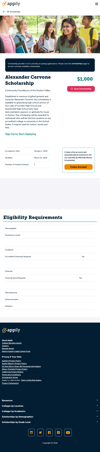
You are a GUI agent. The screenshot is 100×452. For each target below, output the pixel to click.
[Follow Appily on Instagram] (31, 432)
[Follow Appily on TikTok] (58, 432)
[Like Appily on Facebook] (49, 432)
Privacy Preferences (10, 383)
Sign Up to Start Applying (20, 134)
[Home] (11, 3)
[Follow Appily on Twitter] (40, 432)
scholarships (77, 64)
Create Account (78, 167)
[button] (72, 89)
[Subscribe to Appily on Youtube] (68, 432)
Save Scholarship (82, 89)
